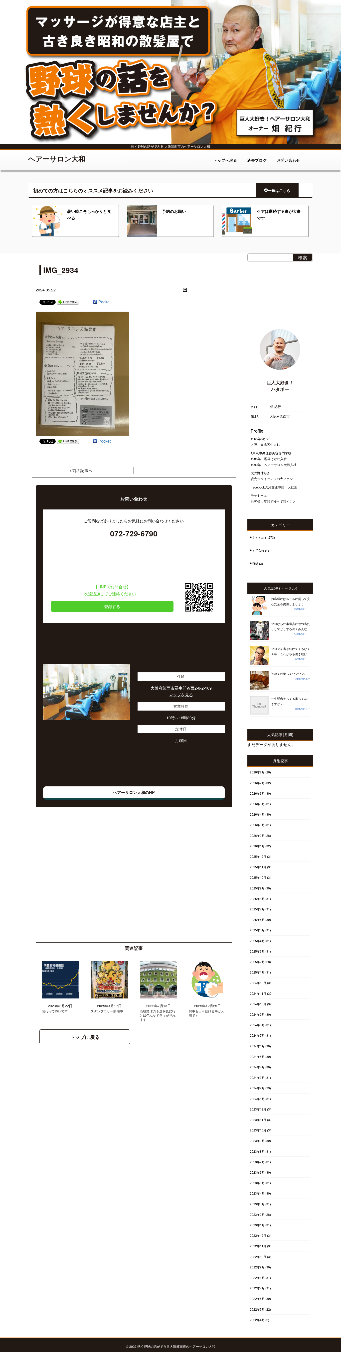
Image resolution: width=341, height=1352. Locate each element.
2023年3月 (257, 1204)
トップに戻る (85, 1036)
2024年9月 (257, 1014)
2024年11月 (258, 993)
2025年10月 (258, 877)
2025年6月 (257, 919)
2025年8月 (257, 898)
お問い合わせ (289, 160)
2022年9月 (257, 1267)
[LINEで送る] (68, 302)
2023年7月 (257, 1162)
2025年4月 (257, 941)
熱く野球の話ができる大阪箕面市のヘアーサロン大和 (176, 1346)
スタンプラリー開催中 (107, 1011)
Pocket (104, 302)
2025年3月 (257, 951)
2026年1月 (257, 846)
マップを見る (181, 695)
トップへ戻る (225, 160)
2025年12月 (258, 856)
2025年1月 (257, 972)
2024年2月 (257, 1088)
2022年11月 (258, 1246)
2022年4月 (257, 1320)
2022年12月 (258, 1235)
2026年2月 (257, 835)
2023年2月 (257, 1214)
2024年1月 (257, 1099)
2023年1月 (257, 1225)
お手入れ (258, 550)
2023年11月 (258, 1119)
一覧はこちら (279, 190)
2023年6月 (257, 1172)
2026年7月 (257, 783)
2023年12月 (258, 1109)
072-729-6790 (134, 533)
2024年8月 (257, 1025)
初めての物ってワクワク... (288, 673)
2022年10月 (258, 1256)
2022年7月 (257, 1288)
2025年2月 (257, 962)
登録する (112, 606)
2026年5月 (257, 804)
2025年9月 (257, 888)
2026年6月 (257, 793)
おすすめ (258, 537)
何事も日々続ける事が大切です (206, 1013)
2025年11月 (258, 867)
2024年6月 (257, 1046)
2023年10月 (258, 1130)
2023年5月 (257, 1183)
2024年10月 (258, 1004)
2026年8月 (257, 772)
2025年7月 (257, 909)
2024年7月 (257, 1035)
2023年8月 (257, 1151)
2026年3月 (257, 825)
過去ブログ (257, 160)
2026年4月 (257, 814)
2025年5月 (257, 930)
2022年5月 (257, 1309)
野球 (255, 563)
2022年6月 (257, 1298)
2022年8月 (257, 1277)
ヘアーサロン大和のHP (134, 792)
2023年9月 (257, 1140)
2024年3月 (257, 1077)
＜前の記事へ (80, 470)
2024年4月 (257, 1067)
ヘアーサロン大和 (56, 158)
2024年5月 (257, 1056)
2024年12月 (258, 983)
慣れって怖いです (55, 1011)
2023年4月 (257, 1193)
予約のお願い (174, 211)
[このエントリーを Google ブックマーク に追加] (95, 302)
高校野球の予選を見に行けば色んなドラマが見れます (157, 1015)
